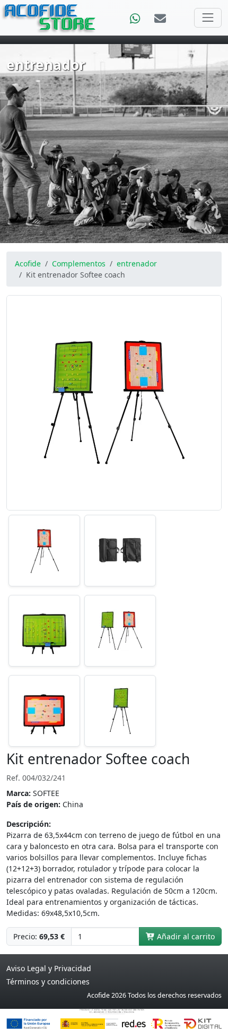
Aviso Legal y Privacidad (48, 968)
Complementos (79, 263)
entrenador (137, 263)
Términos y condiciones (48, 981)
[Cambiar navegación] (208, 17)
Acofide (28, 263)
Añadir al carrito (185, 936)
